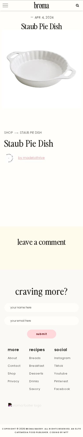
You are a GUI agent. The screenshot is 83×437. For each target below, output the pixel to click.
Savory (34, 389)
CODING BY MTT (59, 432)
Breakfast (36, 366)
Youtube (61, 373)
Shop (12, 373)
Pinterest (61, 381)
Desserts (36, 373)
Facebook (62, 389)
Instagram (62, 358)
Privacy (13, 381)
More (13, 349)
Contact (14, 366)
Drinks (34, 381)
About (12, 358)
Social (59, 349)
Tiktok (58, 366)
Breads (35, 358)
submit (41, 334)
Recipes (37, 349)
